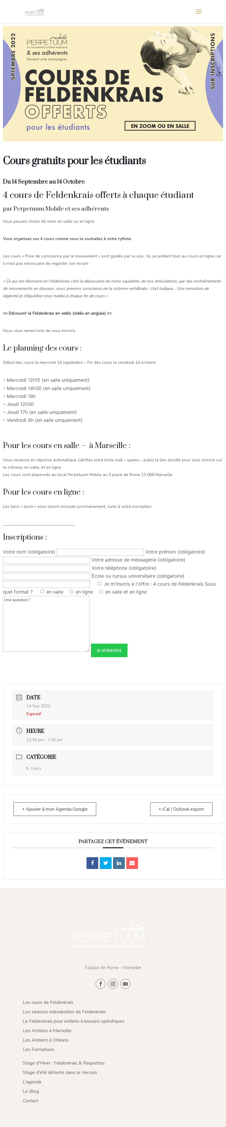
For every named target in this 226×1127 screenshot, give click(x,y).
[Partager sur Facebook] (92, 863)
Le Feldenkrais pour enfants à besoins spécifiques (73, 1021)
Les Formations (38, 1049)
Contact (30, 1101)
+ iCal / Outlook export (181, 809)
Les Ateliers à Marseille (47, 1030)
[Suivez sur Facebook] (101, 984)
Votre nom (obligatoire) (30, 552)
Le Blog (31, 1091)
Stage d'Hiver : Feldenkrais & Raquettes (64, 1063)
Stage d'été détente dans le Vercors (60, 1072)
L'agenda (32, 1082)
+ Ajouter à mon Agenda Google (55, 809)
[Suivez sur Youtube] (125, 984)
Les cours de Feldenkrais (48, 1002)
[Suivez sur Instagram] (113, 984)
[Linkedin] (119, 863)
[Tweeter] (106, 863)
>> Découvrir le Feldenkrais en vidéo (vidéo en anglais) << (57, 313)
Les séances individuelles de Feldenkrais (64, 1012)
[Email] (132, 863)
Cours (36, 768)
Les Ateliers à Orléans (46, 1040)
